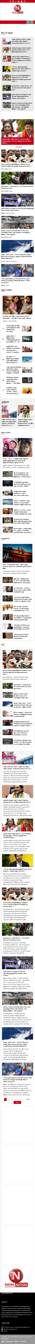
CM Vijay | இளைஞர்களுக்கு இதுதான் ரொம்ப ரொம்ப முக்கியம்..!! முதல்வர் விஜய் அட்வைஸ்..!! (21, 68)
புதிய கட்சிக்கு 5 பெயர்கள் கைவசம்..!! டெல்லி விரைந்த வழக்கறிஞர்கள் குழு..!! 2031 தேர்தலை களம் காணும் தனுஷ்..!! (22, 608)
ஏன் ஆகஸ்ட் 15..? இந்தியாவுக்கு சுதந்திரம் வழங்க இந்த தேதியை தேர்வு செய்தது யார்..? (12, 359)
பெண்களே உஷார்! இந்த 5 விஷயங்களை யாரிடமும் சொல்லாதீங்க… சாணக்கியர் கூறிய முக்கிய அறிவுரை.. (17, 317)
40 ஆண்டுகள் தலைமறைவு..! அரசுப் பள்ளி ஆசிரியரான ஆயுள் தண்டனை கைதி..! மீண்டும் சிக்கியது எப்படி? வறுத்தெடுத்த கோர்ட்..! (22, 484)
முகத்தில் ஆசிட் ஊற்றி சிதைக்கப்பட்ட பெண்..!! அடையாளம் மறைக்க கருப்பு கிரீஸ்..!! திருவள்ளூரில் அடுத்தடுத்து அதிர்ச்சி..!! (21, 493)
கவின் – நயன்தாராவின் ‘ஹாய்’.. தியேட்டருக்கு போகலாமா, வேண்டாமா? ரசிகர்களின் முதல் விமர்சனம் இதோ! (17, 566)
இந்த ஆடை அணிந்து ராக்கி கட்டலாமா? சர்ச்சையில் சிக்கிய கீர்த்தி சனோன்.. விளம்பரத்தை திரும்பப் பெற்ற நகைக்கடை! (22, 581)
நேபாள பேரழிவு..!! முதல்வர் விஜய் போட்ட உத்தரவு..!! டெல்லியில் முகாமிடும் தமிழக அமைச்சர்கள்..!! (23, 530)
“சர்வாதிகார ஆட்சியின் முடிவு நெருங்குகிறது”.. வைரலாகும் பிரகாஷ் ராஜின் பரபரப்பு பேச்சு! (22, 627)
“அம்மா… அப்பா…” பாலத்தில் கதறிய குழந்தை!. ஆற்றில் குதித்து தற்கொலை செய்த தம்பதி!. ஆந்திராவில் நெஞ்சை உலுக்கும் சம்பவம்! (16, 460)
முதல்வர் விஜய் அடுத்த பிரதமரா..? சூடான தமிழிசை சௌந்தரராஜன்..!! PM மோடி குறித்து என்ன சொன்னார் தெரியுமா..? (21, 59)
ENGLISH (9, 1341)
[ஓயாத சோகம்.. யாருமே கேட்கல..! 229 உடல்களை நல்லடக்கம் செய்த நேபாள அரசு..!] (7, 88)
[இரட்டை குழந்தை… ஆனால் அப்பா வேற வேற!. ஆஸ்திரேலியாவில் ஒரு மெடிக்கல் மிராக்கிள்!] (8, 714)
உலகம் (2, 644)
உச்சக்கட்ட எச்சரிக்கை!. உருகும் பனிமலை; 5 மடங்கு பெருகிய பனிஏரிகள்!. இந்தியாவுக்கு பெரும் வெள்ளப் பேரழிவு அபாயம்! (23, 503)
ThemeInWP (4, 1338)
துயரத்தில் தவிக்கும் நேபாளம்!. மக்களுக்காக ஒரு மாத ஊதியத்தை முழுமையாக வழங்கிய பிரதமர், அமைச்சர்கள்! (23, 724)
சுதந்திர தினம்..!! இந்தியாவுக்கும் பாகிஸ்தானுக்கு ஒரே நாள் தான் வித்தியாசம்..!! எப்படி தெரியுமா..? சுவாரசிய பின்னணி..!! (13, 339)
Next (31, 412)
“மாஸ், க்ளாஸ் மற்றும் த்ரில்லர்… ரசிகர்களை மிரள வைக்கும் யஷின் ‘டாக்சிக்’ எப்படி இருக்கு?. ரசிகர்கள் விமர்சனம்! (23, 599)
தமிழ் (3, 1341)
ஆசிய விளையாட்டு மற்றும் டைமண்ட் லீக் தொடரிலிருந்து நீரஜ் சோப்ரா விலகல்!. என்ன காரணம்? (21, 96)
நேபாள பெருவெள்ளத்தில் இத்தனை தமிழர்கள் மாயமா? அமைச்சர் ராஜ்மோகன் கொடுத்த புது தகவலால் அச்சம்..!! (21, 78)
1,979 (27, 1099)
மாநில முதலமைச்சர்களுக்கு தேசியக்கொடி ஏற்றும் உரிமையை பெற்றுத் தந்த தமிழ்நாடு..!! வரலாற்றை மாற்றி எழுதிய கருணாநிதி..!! (13, 370)
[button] (28, 22)
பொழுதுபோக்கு (5, 538)
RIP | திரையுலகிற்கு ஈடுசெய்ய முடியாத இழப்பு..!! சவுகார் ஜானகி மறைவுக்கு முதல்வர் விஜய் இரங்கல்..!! (23, 618)
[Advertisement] (17, 1124)
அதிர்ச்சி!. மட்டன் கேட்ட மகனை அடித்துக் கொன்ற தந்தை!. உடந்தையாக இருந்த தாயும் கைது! (23, 512)
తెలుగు (16, 1341)
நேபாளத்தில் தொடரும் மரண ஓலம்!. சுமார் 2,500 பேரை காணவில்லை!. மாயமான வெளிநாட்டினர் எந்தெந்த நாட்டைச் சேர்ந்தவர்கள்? (23, 733)
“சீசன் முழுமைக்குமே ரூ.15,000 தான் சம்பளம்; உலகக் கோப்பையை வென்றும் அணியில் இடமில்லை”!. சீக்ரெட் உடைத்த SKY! (15, 280)
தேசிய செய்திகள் (6, 432)
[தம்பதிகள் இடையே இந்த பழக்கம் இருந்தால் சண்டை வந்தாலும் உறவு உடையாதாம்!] (27, 329)
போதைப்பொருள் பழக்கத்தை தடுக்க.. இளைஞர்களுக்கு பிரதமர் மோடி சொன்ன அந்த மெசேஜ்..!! (23, 521)
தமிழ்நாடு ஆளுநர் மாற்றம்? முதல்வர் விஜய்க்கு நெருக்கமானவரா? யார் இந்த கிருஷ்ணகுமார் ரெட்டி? (21, 49)
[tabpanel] (17, 132)
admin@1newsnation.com (10, 1329)
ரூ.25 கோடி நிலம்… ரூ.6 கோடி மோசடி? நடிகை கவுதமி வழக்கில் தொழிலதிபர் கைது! (22, 590)
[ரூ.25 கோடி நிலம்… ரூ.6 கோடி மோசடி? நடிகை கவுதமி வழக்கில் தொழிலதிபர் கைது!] (8, 589)
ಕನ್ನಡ (23, 1341)
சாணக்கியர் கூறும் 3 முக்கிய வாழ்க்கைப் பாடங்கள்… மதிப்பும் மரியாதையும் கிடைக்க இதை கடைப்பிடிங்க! (12, 390)
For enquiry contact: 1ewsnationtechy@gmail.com (16, 1327)
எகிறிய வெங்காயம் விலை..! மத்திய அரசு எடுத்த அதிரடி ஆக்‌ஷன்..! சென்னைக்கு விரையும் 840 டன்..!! (21, 41)
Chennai (4, 1331)
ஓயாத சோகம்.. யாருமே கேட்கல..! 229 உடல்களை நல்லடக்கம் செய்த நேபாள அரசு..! (22, 87)
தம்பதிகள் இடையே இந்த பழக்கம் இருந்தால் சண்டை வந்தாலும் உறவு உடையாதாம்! (13, 328)
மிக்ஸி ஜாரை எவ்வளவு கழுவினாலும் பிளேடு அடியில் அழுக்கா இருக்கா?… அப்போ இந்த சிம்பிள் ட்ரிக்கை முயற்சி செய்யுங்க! (13, 380)
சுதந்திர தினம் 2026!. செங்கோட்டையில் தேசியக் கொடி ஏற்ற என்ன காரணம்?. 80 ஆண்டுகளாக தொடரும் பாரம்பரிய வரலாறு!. (13, 349)
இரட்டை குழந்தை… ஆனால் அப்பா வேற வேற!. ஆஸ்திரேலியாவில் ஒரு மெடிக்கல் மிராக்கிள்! (23, 714)
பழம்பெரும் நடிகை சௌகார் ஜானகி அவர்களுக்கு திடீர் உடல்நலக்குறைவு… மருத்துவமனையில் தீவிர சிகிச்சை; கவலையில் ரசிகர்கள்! (23, 636)
